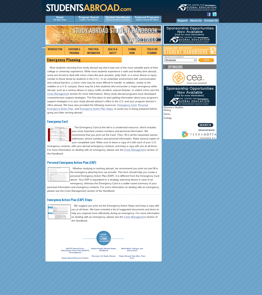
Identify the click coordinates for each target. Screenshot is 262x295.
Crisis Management (58, 93)
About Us (196, 20)
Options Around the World (147, 20)
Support (182, 20)
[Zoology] (182, 119)
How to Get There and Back (118, 20)
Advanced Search (206, 130)
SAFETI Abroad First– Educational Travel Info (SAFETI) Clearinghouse (75, 250)
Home (59, 17)
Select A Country (174, 57)
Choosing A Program (74, 51)
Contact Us (211, 20)
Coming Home (132, 51)
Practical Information (93, 51)
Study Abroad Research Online (75, 258)
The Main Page (59, 20)
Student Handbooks (118, 17)
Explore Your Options (88, 20)
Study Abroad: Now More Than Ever (132, 257)
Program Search (89, 17)
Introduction (55, 49)
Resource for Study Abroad (103, 256)
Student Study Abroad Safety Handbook (103, 249)
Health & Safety (112, 51)
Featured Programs (147, 17)
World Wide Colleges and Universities (132, 249)
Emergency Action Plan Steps (96, 108)
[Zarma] (182, 115)
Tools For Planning (152, 51)
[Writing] (182, 111)
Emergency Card (127, 105)
